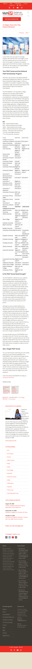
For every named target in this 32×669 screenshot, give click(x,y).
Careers (5, 625)
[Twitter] (6, 537)
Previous (21, 33)
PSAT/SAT (5, 399)
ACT (8, 450)
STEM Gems (10, 483)
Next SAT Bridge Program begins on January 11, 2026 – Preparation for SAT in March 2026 (23, 564)
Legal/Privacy (6, 635)
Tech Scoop (10, 490)
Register (5, 609)
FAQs (4, 627)
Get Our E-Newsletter (11, 19)
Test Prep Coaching (7, 622)
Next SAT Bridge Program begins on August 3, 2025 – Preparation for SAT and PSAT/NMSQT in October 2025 (23, 574)
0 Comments (12, 399)
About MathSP (6, 614)
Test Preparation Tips (12, 493)
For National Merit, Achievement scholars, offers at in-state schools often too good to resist (6, 390)
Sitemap (5, 633)
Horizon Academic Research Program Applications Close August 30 (15, 506)
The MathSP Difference (8, 617)
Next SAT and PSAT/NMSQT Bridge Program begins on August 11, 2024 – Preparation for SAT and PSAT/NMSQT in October (23, 595)
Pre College (21, 397)
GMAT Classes (10, 460)
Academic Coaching (7, 620)
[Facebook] (10, 537)
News (8, 467)
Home (4, 612)
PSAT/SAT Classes (11, 477)
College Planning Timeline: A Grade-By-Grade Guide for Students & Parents (15, 390)
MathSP (6, 397)
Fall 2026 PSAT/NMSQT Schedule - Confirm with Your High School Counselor (16, 518)
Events (9, 457)
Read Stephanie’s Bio (10, 440)
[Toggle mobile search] (28, 16)
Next (27, 33)
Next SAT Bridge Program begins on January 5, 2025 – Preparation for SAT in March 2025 (23, 584)
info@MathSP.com (21, 620)
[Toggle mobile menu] (28, 13)
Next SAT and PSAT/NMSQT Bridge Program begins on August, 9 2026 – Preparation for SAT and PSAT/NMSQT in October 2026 (23, 553)
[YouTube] (13, 537)
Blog (4, 630)
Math (8, 463)
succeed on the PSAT (8, 377)
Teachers (9, 486)
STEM (8, 480)
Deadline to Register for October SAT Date (16, 512)
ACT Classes (10, 453)
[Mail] (16, 537)
